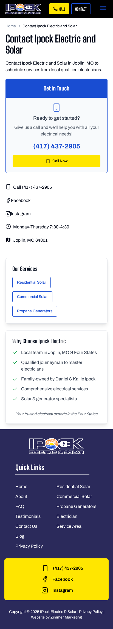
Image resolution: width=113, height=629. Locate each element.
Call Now (59, 161)
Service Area (68, 526)
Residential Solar (31, 282)
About (21, 496)
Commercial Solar (32, 297)
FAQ (19, 506)
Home (10, 26)
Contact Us (26, 526)
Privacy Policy (29, 546)
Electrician (66, 516)
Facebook (20, 200)
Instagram (21, 213)
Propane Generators (34, 311)
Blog (19, 536)
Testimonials (28, 516)
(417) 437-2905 (56, 146)
